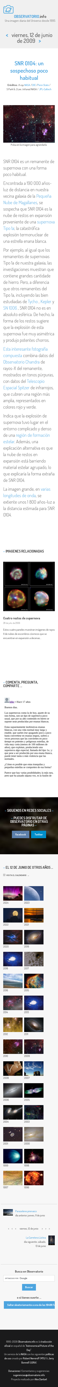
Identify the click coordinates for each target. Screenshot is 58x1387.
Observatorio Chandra (21, 362)
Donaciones (14, 1371)
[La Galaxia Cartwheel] (13, 1134)
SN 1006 (10, 308)
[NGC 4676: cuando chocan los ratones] (13, 1112)
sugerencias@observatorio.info (29, 1375)
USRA (33, 1362)
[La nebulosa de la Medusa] (34, 981)
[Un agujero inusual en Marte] (34, 959)
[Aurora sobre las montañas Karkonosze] (13, 893)
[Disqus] (29, 736)
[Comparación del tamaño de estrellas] (13, 959)
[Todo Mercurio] (34, 1003)
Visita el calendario (15, 875)
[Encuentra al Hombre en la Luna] (13, 915)
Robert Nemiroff (31, 1358)
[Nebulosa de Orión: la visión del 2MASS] (34, 1156)
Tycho (33, 301)
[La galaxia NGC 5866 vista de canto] (13, 1090)
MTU (43, 1358)
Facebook (20, 834)
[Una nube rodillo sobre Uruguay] (13, 981)
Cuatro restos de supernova (21, 618)
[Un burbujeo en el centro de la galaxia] (34, 1134)
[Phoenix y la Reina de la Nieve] (13, 1068)
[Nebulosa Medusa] (13, 1046)
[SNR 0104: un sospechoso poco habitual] (34, 1046)
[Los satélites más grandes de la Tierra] (34, 893)
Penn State (43, 85)
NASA (27, 85)
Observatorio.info (26, 1341)
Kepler (45, 301)
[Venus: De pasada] (13, 1156)
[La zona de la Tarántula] (13, 1003)
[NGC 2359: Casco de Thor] (13, 937)
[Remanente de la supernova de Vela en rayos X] (34, 1178)
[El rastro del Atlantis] (34, 1068)
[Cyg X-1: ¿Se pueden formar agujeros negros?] (34, 1112)
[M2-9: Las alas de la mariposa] (34, 1090)
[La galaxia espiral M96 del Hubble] (34, 937)
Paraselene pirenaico (26, 1211)
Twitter (38, 834)
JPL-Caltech (45, 89)
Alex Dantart (40, 1379)
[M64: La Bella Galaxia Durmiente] (34, 1025)
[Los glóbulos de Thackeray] (13, 1025)
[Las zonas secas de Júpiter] (13, 1178)
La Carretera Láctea (36, 1237)
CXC (34, 85)
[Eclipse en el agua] (34, 915)
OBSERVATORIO (26, 16)
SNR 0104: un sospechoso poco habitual (29, 70)
